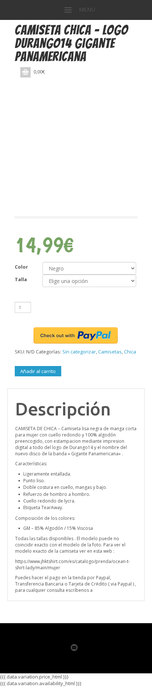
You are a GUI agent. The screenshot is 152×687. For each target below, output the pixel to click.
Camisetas (110, 351)
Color (21, 266)
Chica (130, 351)
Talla (21, 279)
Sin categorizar (79, 351)
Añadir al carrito (38, 371)
